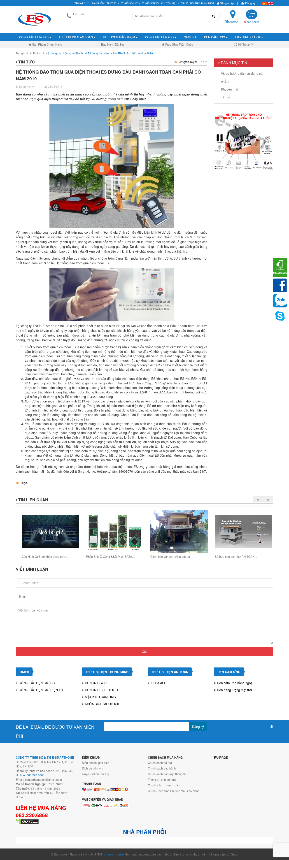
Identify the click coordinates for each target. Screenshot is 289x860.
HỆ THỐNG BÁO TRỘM (119, 37)
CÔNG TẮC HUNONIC (34, 37)
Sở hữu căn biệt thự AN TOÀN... (236, 556)
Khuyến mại (168, 3)
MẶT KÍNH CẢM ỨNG (100, 697)
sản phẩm (251, 21)
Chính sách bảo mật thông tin (167, 774)
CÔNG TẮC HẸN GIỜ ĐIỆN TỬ (41, 690)
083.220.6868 (32, 815)
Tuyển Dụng (150, 3)
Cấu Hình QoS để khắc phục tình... (45, 556)
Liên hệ (183, 3)
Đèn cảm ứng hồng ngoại (235, 683)
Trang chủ (22, 53)
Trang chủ (82, 3)
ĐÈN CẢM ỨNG (215, 37)
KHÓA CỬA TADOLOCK (102, 704)
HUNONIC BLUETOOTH (102, 690)
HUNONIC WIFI (96, 683)
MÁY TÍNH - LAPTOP (249, 37)
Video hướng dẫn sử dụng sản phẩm (242, 77)
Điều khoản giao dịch (95, 762)
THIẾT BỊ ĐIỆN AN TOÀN (76, 37)
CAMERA (190, 37)
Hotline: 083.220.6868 (30, 775)
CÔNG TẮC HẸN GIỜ (160, 37)
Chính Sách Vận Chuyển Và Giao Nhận (173, 791)
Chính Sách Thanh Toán (163, 785)
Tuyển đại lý (129, 3)
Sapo (234, 854)
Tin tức (112, 3)
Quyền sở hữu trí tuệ (95, 774)
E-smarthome (114, 854)
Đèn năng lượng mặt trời (234, 690)
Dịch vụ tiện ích (92, 768)
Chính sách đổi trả (160, 762)
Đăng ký (250, 3)
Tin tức (37, 53)
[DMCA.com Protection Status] (27, 821)
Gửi (144, 651)
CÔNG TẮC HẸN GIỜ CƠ (37, 683)
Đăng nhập (226, 3)
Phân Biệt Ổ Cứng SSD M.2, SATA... (110, 556)
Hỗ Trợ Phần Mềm (202, 3)
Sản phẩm (98, 3)
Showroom (232, 21)
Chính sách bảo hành (162, 768)
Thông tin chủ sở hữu (162, 779)
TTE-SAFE (158, 683)
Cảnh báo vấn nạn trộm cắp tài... (171, 556)
